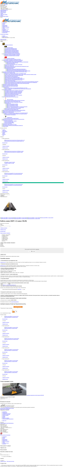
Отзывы (2, 242)
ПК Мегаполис (7, 407)
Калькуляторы (4, 25)
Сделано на (30, 251)
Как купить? (13, 242)
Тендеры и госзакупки (6, 414)
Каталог (3, 23)
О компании (4, 22)
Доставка (8, 242)
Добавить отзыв (3, 254)
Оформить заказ (3, 461)
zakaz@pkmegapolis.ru (6, 31)
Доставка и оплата (5, 28)
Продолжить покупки (10, 461)
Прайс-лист (4, 420)
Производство (4, 26)
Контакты (4, 29)
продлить (37, 249)
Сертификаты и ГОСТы (6, 413)
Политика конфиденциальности (7, 418)
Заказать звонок (3, 12)
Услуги (3, 24)
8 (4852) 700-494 (3, 10)
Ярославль (19, 289)
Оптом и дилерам (5, 415)
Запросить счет (3, 262)
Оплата (5, 242)
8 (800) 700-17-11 (3, 11)
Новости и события (5, 27)
